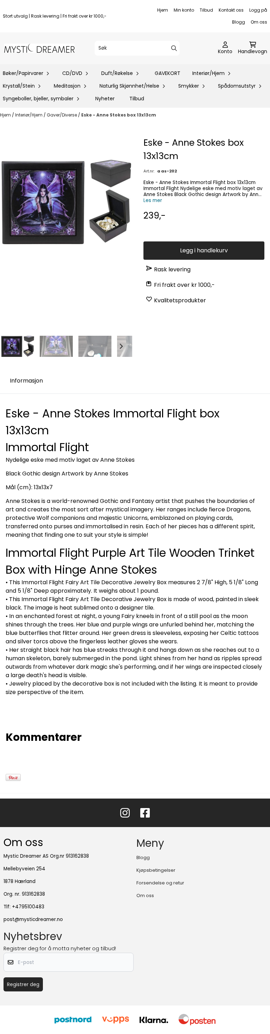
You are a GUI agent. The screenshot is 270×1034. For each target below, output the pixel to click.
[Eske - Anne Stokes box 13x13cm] (66, 202)
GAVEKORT (167, 73)
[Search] (174, 48)
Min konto (184, 10)
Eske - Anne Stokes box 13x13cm (118, 115)
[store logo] (39, 48)
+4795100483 (28, 906)
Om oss (259, 22)
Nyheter (105, 98)
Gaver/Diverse (62, 115)
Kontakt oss (231, 10)
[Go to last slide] (11, 346)
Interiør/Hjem (29, 115)
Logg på (258, 10)
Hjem (162, 10)
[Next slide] (121, 346)
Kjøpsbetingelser (155, 870)
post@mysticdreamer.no (33, 919)
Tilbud (206, 10)
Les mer (152, 200)
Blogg (238, 22)
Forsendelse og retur (160, 883)
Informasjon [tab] (26, 381)
